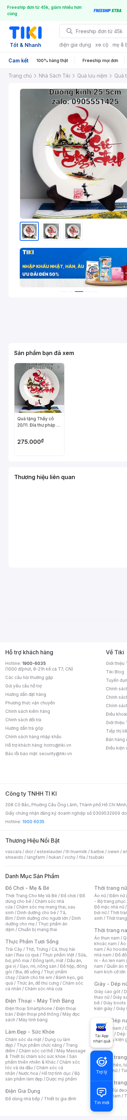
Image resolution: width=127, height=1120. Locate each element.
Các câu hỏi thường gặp (29, 677)
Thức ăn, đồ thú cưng (38, 983)
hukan (55, 857)
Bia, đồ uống (28, 971)
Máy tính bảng (33, 1019)
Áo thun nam (107, 938)
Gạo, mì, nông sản (38, 966)
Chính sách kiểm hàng (27, 711)
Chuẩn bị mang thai (37, 929)
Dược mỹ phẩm (61, 1079)
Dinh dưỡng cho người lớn (42, 918)
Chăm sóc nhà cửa (43, 988)
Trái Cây (13, 949)
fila (82, 857)
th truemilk (76, 851)
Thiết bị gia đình (60, 1098)
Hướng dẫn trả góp (24, 728)
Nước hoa (28, 1073)
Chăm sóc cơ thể (36, 1050)
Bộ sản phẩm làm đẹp (42, 1076)
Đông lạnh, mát (48, 960)
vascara (13, 851)
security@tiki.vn (55, 753)
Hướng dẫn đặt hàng (25, 694)
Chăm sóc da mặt (23, 1039)
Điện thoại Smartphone (28, 1008)
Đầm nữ (117, 895)
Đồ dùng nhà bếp (22, 1098)
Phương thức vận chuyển (30, 702)
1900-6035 (34, 663)
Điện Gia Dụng (22, 1091)
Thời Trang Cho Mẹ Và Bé (31, 895)
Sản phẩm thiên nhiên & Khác (41, 1059)
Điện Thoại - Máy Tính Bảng (39, 1001)
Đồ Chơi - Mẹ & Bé (27, 888)
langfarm (36, 857)
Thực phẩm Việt (58, 954)
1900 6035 (33, 821)
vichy (70, 857)
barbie (97, 851)
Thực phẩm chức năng (39, 1045)
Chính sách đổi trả (23, 719)
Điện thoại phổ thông (38, 1014)
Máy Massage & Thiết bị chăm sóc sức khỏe (45, 1053)
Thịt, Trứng (37, 949)
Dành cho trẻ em (35, 977)
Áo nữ (100, 895)
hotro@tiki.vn (57, 745)
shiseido (14, 857)
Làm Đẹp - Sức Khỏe (30, 1032)
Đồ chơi (68, 895)
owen (113, 851)
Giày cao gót (107, 991)
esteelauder (49, 851)
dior (29, 851)
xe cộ (101, 45)
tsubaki (96, 857)
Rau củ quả (27, 954)
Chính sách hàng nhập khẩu (33, 736)
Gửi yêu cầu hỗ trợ (23, 685)
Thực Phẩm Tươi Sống (32, 941)
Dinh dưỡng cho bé (36, 912)
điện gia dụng (75, 45)
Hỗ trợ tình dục (56, 1073)
